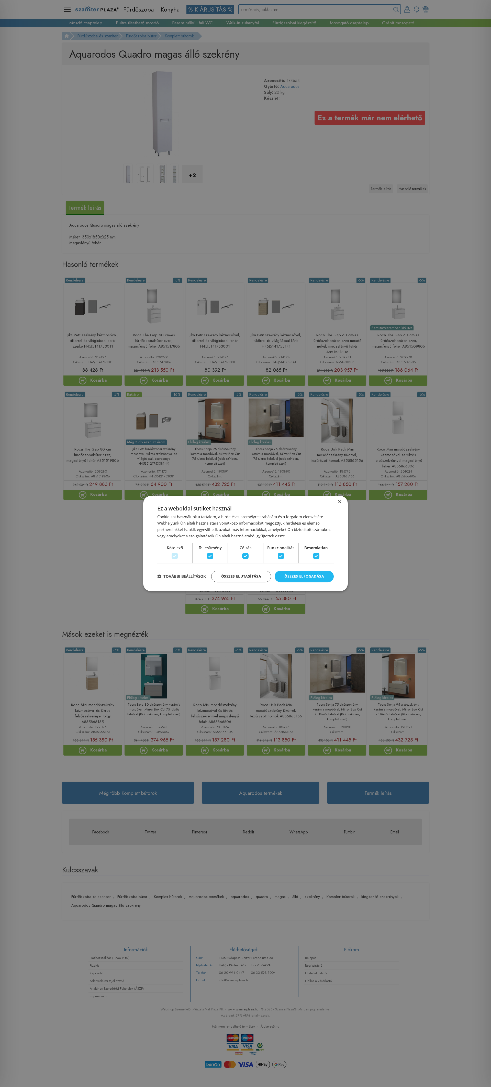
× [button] (339, 502)
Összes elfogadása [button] (304, 576)
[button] (181, 576)
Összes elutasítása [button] (241, 576)
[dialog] (245, 543)
